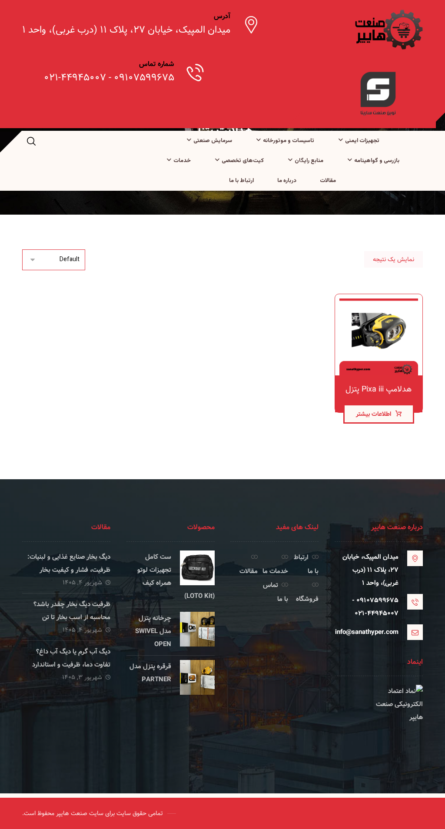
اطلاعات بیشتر (373, 414)
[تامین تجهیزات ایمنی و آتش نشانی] (388, 30)
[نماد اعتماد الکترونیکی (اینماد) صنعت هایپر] (379, 717)
